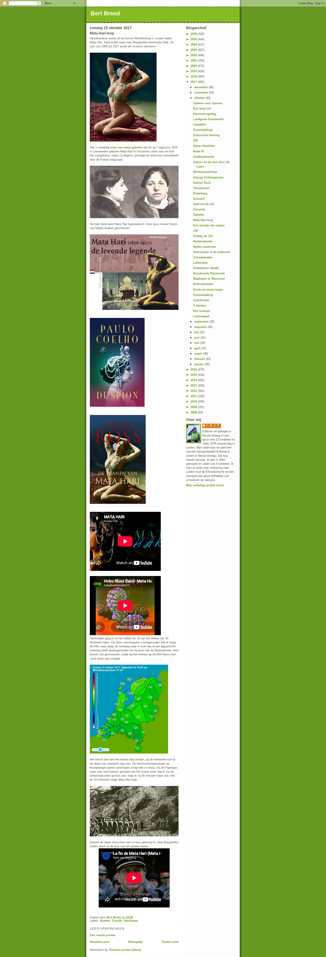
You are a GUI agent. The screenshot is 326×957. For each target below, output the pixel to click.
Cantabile (199, 124)
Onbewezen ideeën (206, 268)
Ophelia (198, 214)
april (197, 348)
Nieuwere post (99, 941)
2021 (194, 60)
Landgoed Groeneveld (208, 119)
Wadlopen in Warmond (209, 278)
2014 (194, 380)
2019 (194, 71)
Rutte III (198, 151)
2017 (194, 82)
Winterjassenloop (205, 171)
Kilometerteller (203, 284)
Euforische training (206, 135)
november (201, 92)
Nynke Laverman (204, 246)
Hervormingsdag (204, 114)
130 (195, 230)
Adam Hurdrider (204, 146)
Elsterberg (200, 193)
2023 (194, 50)
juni (197, 337)
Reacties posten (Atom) (125, 949)
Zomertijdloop (203, 130)
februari (200, 359)
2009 (194, 407)
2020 (194, 66)
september (202, 321)
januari (199, 364)
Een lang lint (202, 108)
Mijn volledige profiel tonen (205, 485)
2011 (194, 396)
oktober (200, 98)
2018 (194, 76)
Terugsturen (201, 188)
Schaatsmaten (202, 257)
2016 (194, 369)
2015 (194, 375)
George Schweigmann (208, 177)
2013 (194, 385)
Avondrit (199, 198)
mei (197, 343)
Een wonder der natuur (209, 225)
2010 (194, 401)
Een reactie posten (102, 935)
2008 (194, 412)
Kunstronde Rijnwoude (209, 273)
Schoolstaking (203, 295)
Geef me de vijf (203, 204)
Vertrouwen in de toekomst (211, 252)
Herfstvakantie (202, 241)
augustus (201, 327)
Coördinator (201, 300)
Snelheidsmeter (204, 156)
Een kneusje (201, 311)
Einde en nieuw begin (208, 289)
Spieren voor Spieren (207, 103)
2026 (194, 34)
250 (195, 140)
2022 (194, 55)
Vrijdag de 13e (203, 236)
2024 (194, 44)
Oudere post (170, 941)
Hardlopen (131, 920)
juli (197, 332)
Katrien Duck (202, 182)
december (201, 87)
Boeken (105, 920)
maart (198, 353)
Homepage (135, 941)
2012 (194, 391)
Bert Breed (105, 13)
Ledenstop (200, 262)
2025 (194, 39)
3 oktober (199, 305)
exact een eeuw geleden (126, 147)
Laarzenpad (201, 316)
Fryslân (117, 920)
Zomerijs (199, 209)
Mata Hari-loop (203, 220)
